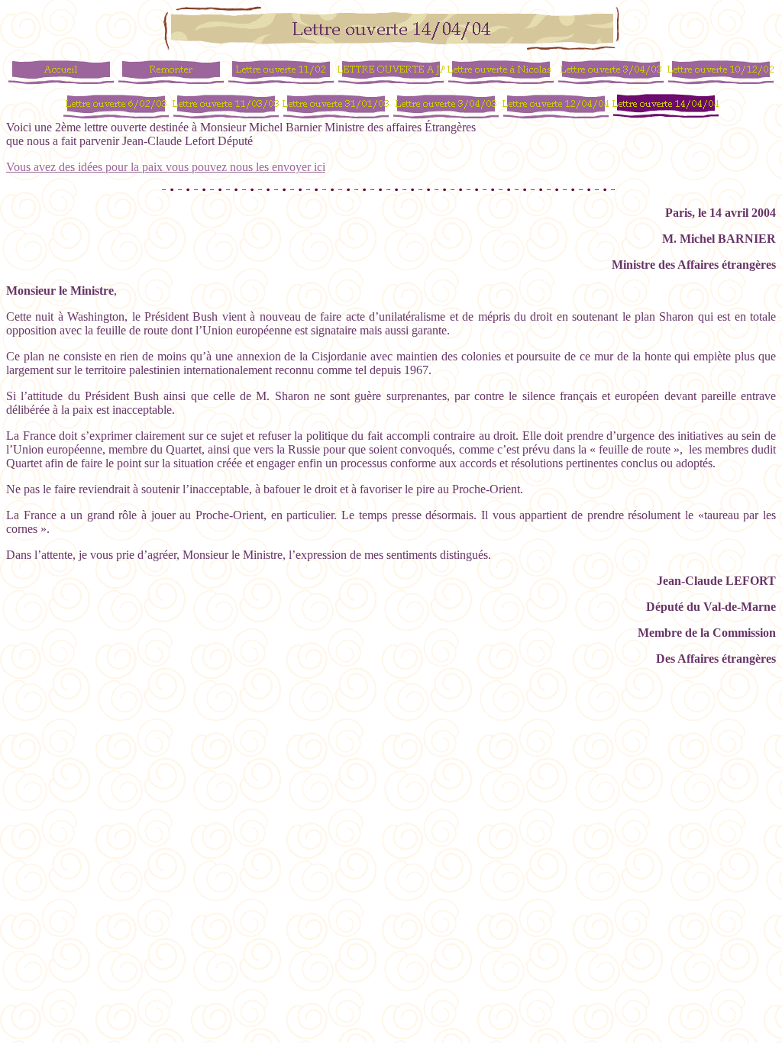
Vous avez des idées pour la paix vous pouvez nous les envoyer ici (165, 166)
